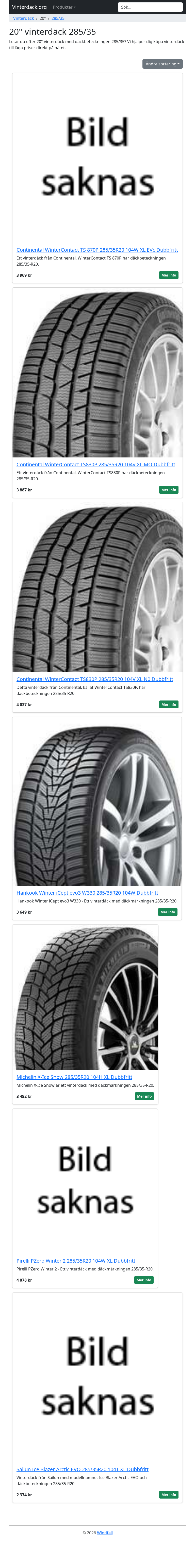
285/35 (58, 18)
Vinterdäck (23, 18)
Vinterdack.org (29, 7)
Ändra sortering (161, 64)
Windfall (105, 1533)
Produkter (63, 7)
